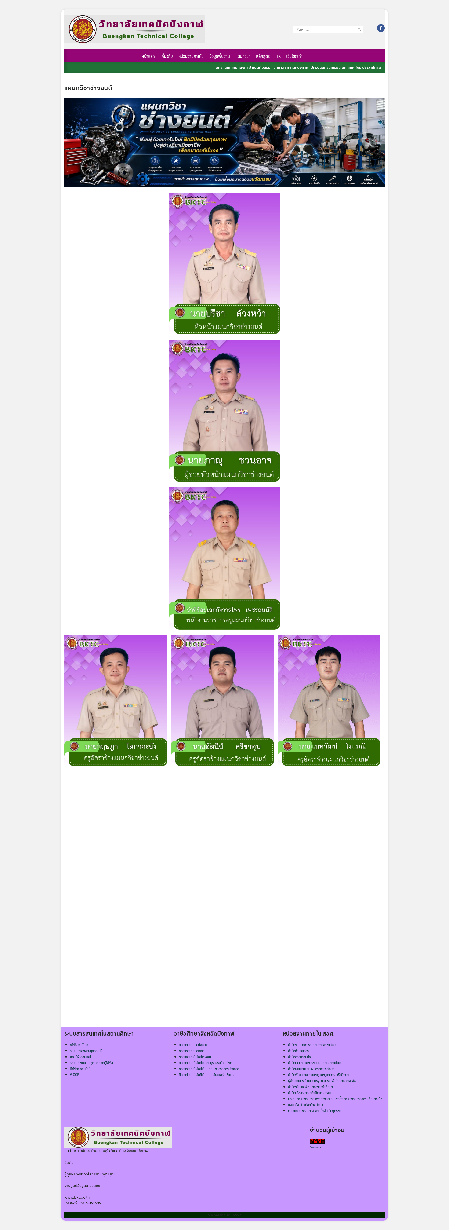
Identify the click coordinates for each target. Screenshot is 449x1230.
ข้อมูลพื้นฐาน (219, 56)
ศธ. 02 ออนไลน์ (80, 1057)
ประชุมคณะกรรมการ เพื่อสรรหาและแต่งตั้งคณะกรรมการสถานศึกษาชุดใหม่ (336, 1098)
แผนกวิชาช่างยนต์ (88, 88)
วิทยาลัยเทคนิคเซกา (191, 1051)
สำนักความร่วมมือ (299, 1057)
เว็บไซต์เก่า (294, 56)
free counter (316, 1147)
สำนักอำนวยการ (298, 1051)
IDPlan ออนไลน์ (80, 1069)
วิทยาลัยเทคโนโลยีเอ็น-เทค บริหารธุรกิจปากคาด (209, 1069)
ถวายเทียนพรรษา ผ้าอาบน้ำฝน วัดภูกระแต (315, 1110)
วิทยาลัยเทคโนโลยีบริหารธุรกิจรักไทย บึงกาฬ (207, 1062)
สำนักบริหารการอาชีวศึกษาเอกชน (309, 1092)
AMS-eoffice (79, 1044)
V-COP (74, 1074)
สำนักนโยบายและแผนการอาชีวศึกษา (311, 1069)
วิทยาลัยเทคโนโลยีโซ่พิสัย (195, 1057)
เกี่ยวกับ (166, 56)
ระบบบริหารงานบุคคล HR (86, 1051)
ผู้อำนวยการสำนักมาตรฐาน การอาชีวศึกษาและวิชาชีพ (322, 1080)
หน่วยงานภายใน (191, 56)
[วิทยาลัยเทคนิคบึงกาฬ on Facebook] (381, 28)
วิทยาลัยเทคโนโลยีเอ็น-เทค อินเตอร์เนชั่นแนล (207, 1074)
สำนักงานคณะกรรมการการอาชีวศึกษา (312, 1044)
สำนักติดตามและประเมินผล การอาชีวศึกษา (315, 1062)
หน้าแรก (148, 56)
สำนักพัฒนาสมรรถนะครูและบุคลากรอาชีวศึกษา (318, 1074)
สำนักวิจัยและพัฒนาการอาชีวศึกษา (310, 1087)
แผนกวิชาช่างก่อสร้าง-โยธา (305, 1104)
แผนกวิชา (242, 56)
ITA (278, 56)
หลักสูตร (263, 56)
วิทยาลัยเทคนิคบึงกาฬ (193, 1044)
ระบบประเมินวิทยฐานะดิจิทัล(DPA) (91, 1062)
